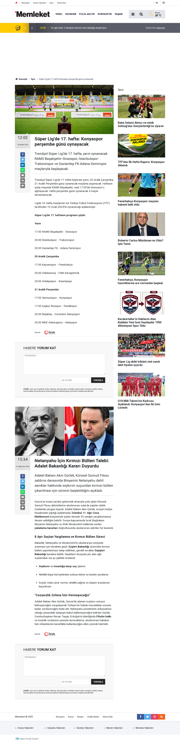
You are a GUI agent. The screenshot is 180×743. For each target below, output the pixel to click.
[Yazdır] (22, 180)
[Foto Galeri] (163, 2)
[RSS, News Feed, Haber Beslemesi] (161, 717)
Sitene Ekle (61, 3)
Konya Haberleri (25, 728)
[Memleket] (32, 14)
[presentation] (25, 28)
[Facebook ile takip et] (140, 717)
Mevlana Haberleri (144, 728)
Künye (71, 717)
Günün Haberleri (39, 3)
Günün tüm (155, 28)
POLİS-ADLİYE (87, 14)
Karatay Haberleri (85, 728)
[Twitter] (22, 159)
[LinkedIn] (22, 165)
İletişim (80, 717)
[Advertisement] (90, 53)
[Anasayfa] (16, 3)
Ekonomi (70, 14)
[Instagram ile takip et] (154, 717)
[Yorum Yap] (22, 185)
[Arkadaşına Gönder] (22, 175)
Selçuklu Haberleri (56, 728)
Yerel (59, 14)
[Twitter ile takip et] (147, 717)
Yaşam (118, 14)
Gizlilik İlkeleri (93, 717)
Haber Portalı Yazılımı (29, 739)
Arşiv (52, 3)
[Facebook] (22, 154)
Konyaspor (105, 14)
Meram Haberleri (114, 728)
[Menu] (132, 14)
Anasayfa (60, 717)
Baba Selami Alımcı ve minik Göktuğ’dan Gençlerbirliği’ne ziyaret (82, 28)
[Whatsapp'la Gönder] (22, 170)
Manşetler (26, 3)
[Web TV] (156, 2)
